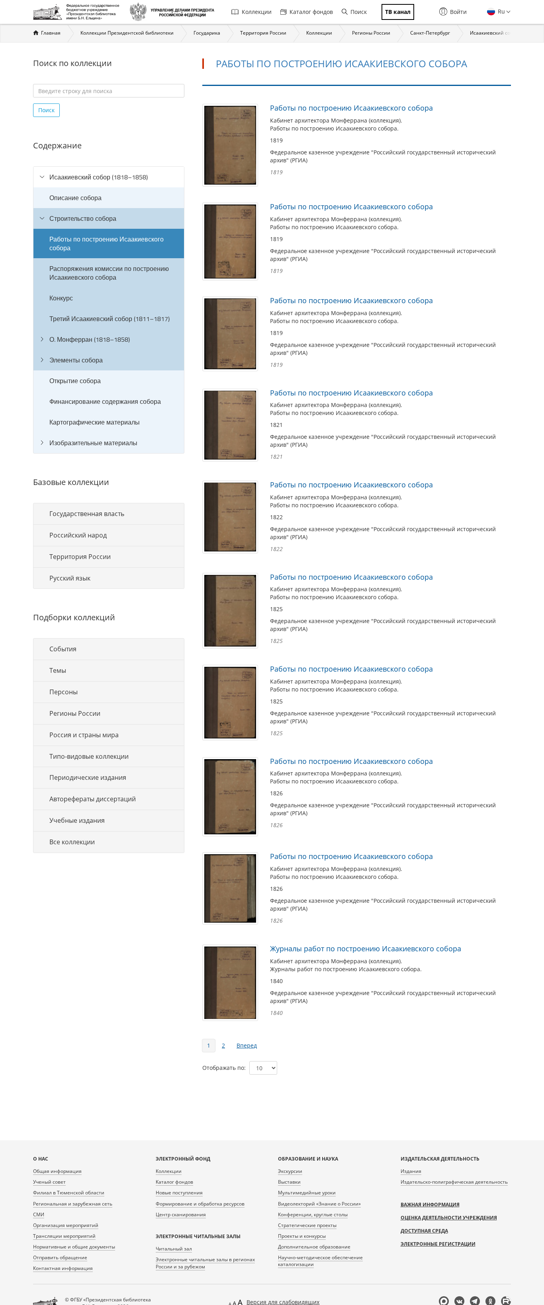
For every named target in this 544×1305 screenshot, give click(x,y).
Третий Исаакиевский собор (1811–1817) (109, 318)
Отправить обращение (60, 1257)
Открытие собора (75, 380)
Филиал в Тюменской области (68, 1192)
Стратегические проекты (307, 1225)
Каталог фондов (311, 12)
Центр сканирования (181, 1214)
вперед (247, 1045)
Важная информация (430, 1204)
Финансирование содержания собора (105, 401)
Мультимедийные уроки (307, 1192)
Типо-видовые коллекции (89, 756)
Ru (500, 11)
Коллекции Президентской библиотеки (127, 32)
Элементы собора (76, 360)
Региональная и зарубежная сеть (72, 1203)
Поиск (358, 12)
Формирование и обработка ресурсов (200, 1203)
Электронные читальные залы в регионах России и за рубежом (205, 1263)
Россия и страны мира (84, 734)
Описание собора (75, 197)
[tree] (108, 310)
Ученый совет (49, 1181)
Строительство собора (82, 218)
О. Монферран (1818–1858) (89, 339)
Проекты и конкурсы (302, 1236)
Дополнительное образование (314, 1246)
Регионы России (371, 32)
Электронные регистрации (438, 1244)
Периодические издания (87, 777)
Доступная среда (424, 1230)
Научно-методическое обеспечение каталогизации (320, 1261)
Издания (411, 1171)
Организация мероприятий (65, 1225)
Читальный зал (174, 1248)
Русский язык (69, 578)
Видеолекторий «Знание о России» (319, 1203)
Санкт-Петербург (430, 32)
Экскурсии (290, 1171)
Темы (57, 670)
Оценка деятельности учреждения (449, 1217)
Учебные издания (77, 820)
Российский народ (78, 535)
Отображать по (223, 1067)
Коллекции (257, 12)
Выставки (289, 1181)
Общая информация (57, 1171)
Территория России (263, 32)
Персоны (63, 692)
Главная (51, 32)
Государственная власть (86, 513)
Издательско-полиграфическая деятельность (454, 1181)
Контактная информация (63, 1268)
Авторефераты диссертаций (92, 799)
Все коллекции (72, 842)
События (62, 649)
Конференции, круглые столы (313, 1214)
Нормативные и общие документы (74, 1246)
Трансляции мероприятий (64, 1236)
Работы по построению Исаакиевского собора (106, 243)
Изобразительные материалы (93, 442)
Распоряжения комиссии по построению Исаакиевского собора (109, 273)
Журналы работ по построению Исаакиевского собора (365, 948)
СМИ (38, 1214)
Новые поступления (179, 1192)
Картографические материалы (94, 422)
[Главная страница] (78, 12)
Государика (207, 32)
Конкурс (61, 298)
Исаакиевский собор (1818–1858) (98, 177)
